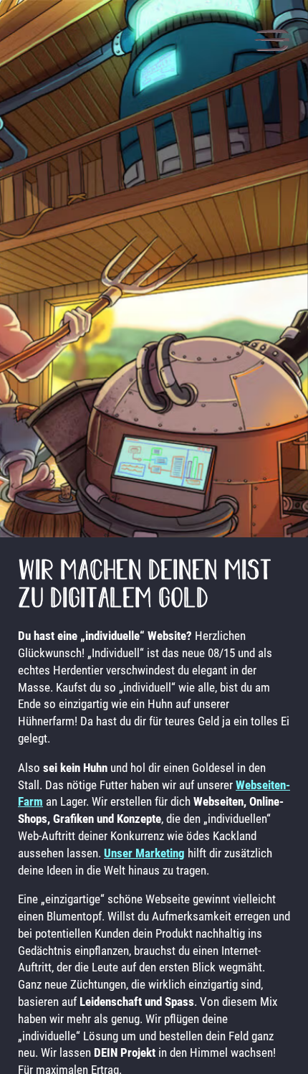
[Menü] (272, 42)
